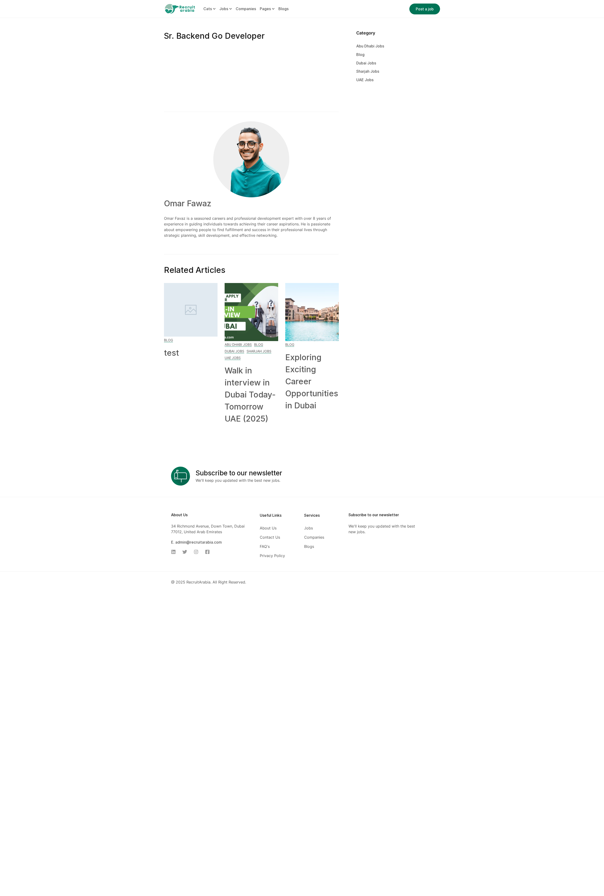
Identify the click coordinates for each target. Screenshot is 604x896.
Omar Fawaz (187, 203)
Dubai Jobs (234, 351)
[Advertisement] (251, 77)
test (171, 353)
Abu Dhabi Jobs (238, 344)
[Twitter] (186, 551)
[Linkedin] (174, 551)
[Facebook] (208, 551)
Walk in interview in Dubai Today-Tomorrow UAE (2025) (250, 394)
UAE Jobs (233, 358)
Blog (168, 340)
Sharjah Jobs (259, 351)
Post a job (425, 9)
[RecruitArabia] (180, 8)
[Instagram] (197, 551)
